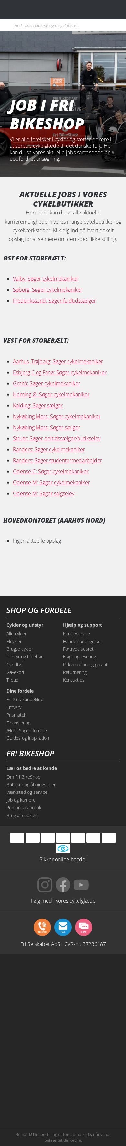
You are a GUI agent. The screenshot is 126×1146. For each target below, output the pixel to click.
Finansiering (18, 723)
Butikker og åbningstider (31, 784)
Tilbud (12, 680)
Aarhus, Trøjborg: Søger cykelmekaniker (58, 361)
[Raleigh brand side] (34, 1099)
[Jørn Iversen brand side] (92, 1099)
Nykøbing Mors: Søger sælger (46, 427)
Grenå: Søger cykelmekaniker (46, 383)
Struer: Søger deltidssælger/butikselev (56, 438)
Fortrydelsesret (78, 649)
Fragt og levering (79, 657)
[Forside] (44, 9)
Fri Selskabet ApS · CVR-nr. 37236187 (63, 944)
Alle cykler (16, 634)
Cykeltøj (14, 664)
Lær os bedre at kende (31, 768)
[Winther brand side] (34, 1000)
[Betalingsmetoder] (63, 837)
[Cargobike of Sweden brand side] (34, 1074)
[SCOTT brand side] (92, 1000)
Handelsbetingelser (82, 641)
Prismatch (16, 715)
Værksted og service (26, 792)
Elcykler (14, 641)
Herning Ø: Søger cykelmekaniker (51, 394)
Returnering (75, 672)
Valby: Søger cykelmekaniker (45, 278)
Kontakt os (74, 680)
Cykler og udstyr (24, 625)
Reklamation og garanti (86, 664)
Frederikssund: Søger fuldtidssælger (54, 300)
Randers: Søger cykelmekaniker (49, 449)
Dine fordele (20, 691)
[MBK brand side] (92, 976)
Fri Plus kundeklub (24, 699)
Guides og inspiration (27, 738)
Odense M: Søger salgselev (43, 493)
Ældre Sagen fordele (26, 730)
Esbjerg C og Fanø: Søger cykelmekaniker (60, 372)
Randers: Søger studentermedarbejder (57, 460)
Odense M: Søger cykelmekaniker (51, 482)
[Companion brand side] (34, 1049)
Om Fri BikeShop (23, 777)
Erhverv (13, 707)
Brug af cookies (21, 815)
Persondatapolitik (23, 808)
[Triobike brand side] (92, 1074)
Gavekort (15, 672)
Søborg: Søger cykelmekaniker (47, 289)
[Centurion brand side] (92, 1025)
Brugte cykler (19, 649)
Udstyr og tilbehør (24, 657)
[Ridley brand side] (92, 1049)
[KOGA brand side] (34, 1025)
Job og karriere (21, 800)
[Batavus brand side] (34, 976)
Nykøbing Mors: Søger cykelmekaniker (56, 416)
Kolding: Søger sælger (38, 405)
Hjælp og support (82, 625)
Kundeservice (76, 634)
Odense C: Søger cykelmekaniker (51, 471)
